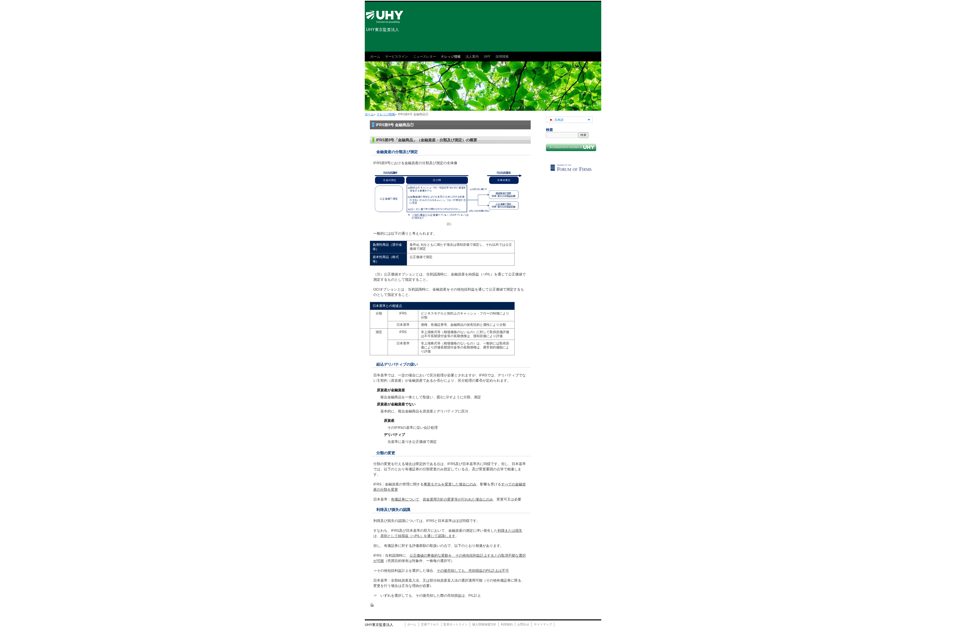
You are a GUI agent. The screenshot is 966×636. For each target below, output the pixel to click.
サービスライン (396, 56)
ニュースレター (424, 56)
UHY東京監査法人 (382, 29)
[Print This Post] (372, 606)
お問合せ (523, 624)
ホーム (375, 56)
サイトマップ (543, 624)
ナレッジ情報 (451, 56)
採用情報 (502, 56)
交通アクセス (430, 624)
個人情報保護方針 (484, 624)
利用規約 (507, 624)
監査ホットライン (456, 624)
